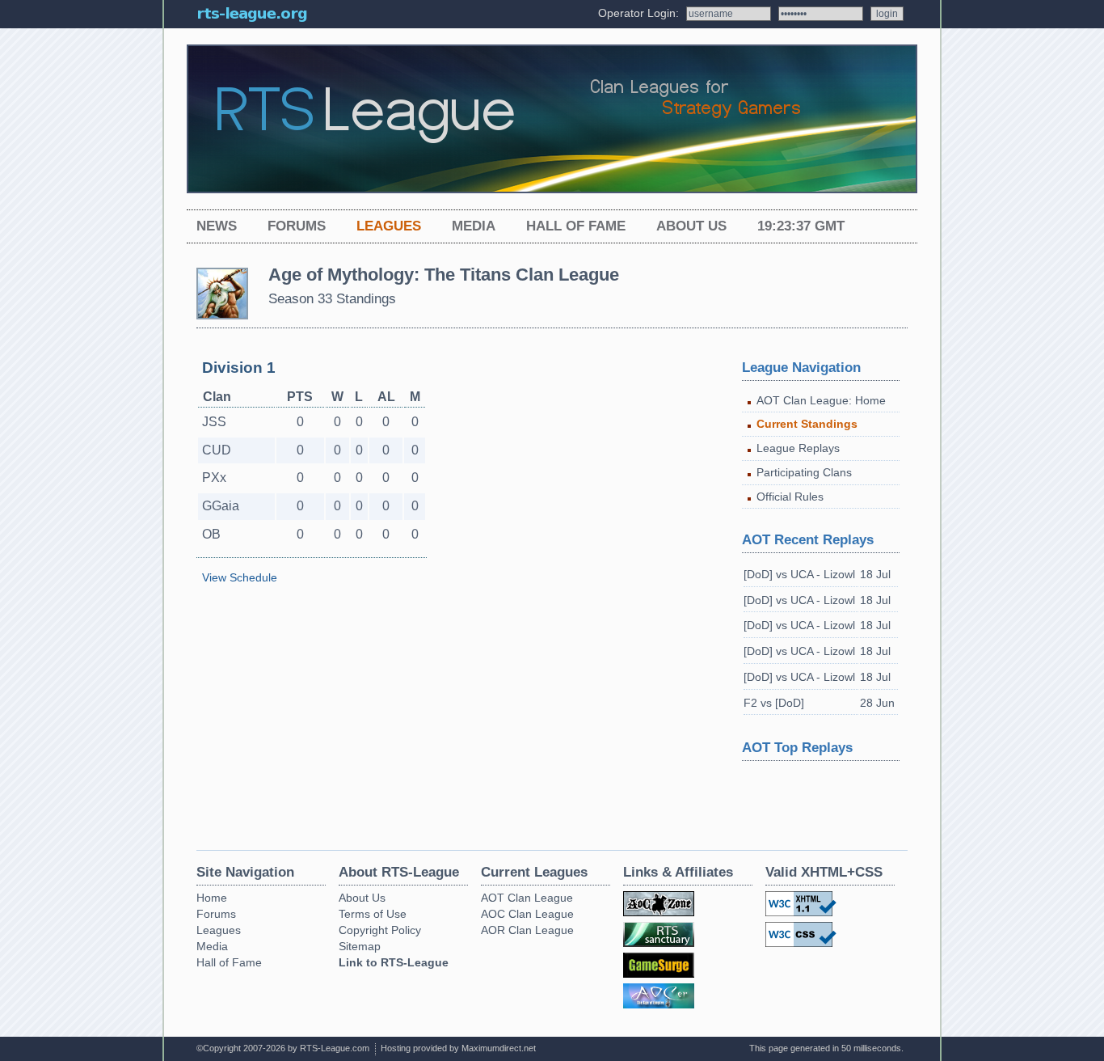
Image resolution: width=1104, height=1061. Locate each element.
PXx (214, 477)
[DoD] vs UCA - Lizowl (799, 574)
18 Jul (875, 574)
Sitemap (360, 946)
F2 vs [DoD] (774, 702)
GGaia (220, 506)
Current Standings (806, 423)
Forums (297, 226)
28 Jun (877, 702)
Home (211, 897)
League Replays (798, 448)
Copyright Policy (380, 930)
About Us (691, 226)
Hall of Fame (576, 226)
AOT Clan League (527, 897)
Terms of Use (373, 913)
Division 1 (239, 367)
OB (211, 534)
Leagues (388, 226)
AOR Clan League (527, 930)
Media (473, 226)
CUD (216, 450)
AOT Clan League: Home (821, 400)
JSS (214, 422)
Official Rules (790, 496)
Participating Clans (804, 472)
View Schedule (239, 577)
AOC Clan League (527, 913)
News (216, 226)
